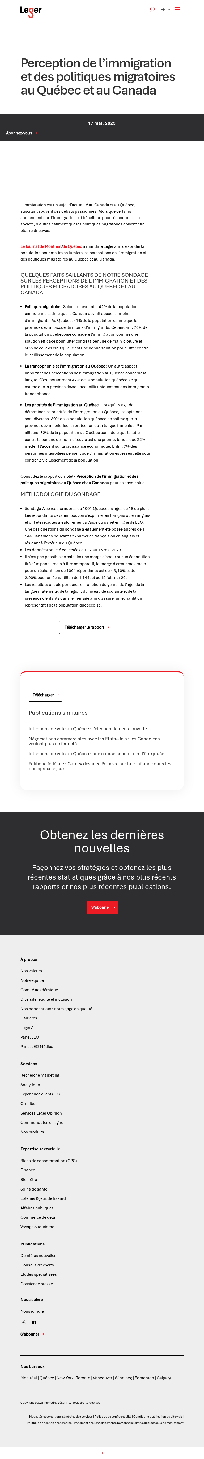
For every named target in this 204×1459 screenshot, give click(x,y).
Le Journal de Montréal (40, 246)
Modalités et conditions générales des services (61, 1416)
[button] (166, 9)
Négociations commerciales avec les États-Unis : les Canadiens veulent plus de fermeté (94, 741)
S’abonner (100, 907)
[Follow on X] (23, 1321)
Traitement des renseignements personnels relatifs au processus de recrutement (129, 1423)
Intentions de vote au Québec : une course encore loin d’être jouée (96, 754)
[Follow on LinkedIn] (34, 1321)
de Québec (72, 246)
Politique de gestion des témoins (49, 1423)
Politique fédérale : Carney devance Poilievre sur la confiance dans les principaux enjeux (100, 766)
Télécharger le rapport (84, 627)
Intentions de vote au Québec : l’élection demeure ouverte (88, 729)
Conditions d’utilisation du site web (157, 1416)
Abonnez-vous (19, 133)
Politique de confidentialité (113, 1416)
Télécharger (43, 695)
